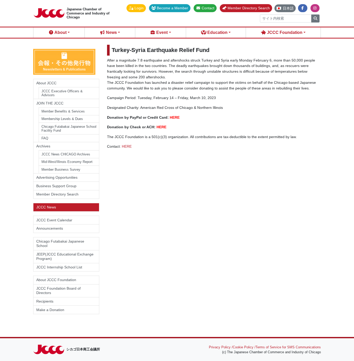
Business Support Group (56, 186)
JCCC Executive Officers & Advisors (62, 93)
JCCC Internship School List (59, 267)
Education (217, 32)
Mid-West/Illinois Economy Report (67, 162)
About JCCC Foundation (56, 280)
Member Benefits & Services (63, 111)
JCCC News (46, 207)
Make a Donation (50, 310)
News (111, 32)
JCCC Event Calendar (54, 220)
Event (161, 32)
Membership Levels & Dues (62, 119)
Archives (43, 146)
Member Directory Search (57, 194)
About (60, 32)
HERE (175, 117)
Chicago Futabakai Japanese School (60, 243)
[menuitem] (285, 8)
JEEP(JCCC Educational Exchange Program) (65, 256)
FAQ (44, 138)
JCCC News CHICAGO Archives (65, 154)
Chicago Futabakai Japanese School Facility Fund (68, 129)
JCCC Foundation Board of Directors (58, 290)
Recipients (44, 301)
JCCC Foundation (284, 32)
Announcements (49, 228)
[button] (136, 8)
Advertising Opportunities (56, 177)
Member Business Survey (60, 169)
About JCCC (46, 83)
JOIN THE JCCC (49, 103)
